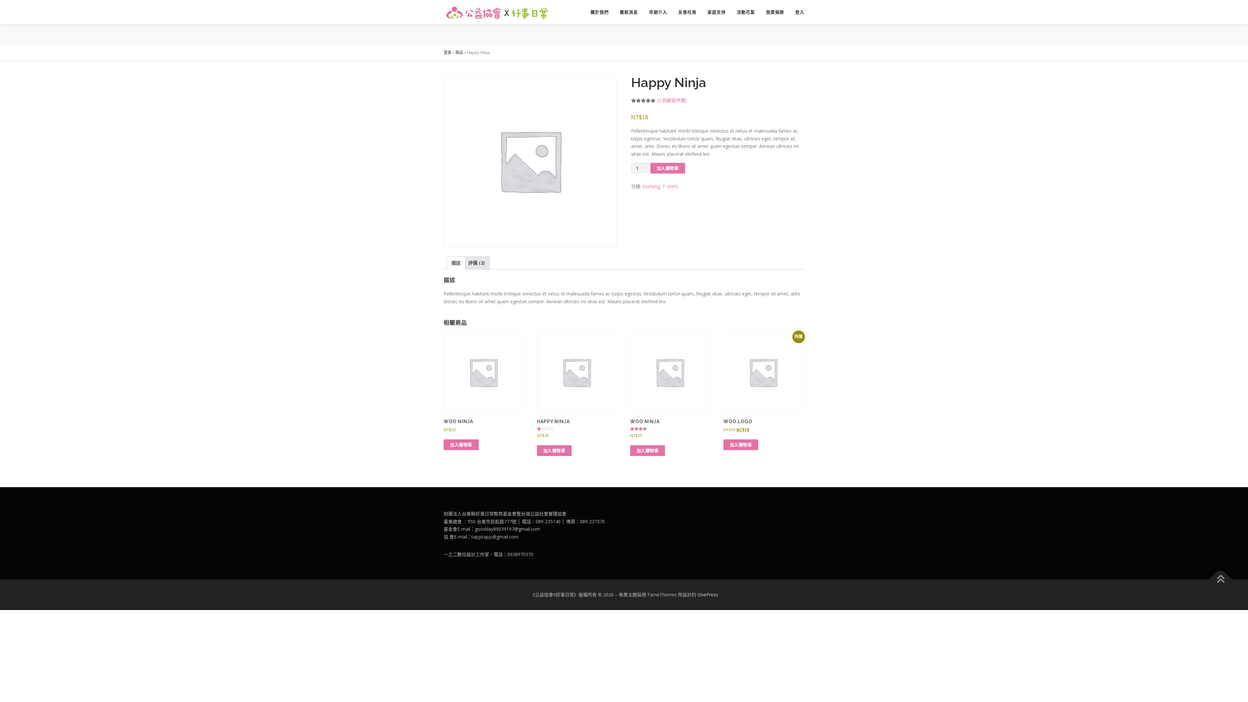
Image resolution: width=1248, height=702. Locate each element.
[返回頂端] (1220, 579)
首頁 (447, 52)
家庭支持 (717, 12)
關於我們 (600, 12)
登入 (799, 12)
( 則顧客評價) (672, 100)
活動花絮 (746, 12)
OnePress (707, 595)
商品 (459, 52)
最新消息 (629, 12)
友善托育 (687, 12)
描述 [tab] (456, 263)
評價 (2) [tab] (476, 263)
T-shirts (670, 186)
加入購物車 (668, 168)
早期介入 (658, 12)
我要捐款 (775, 12)
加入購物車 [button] (461, 445)
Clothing (651, 186)
